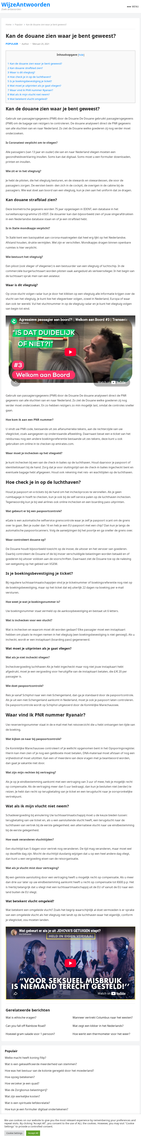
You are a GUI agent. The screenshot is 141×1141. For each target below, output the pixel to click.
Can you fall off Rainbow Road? (26, 1026)
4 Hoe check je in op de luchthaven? (29, 76)
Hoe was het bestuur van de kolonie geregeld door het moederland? (49, 1071)
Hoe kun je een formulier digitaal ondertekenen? (36, 1109)
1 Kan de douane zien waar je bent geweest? (35, 63)
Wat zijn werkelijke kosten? (22, 1096)
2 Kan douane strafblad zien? (25, 68)
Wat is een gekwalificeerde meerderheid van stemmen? (41, 1064)
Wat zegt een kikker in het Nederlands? (98, 1026)
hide (81, 54)
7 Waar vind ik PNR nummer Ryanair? (30, 90)
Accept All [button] (33, 1133)
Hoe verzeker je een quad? (22, 1083)
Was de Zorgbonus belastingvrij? (26, 1090)
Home (9, 24)
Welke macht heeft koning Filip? (25, 1058)
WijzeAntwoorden (25, 4)
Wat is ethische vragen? (21, 1017)
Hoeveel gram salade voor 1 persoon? (30, 1034)
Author (25, 43)
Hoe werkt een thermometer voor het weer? (101, 1034)
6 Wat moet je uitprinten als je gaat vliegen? (34, 85)
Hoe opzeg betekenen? (20, 1077)
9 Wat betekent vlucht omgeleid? (27, 99)
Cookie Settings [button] (14, 1133)
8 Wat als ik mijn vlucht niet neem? (29, 94)
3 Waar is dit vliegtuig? (21, 72)
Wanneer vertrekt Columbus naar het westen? (103, 1017)
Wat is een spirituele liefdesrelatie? (27, 1103)
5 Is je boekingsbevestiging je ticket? (30, 81)
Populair (19, 24)
